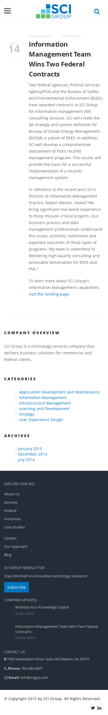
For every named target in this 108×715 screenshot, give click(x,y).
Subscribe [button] (16, 587)
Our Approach (15, 546)
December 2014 (32, 454)
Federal (10, 510)
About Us (11, 493)
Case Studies (14, 527)
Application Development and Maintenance (59, 392)
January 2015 (30, 448)
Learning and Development (44, 408)
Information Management (43, 397)
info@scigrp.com (34, 677)
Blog (7, 554)
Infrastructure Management (45, 403)
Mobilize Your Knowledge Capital (42, 607)
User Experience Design (41, 419)
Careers (10, 538)
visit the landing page (49, 294)
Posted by (40, 36)
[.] (93, 707)
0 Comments (72, 36)
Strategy (26, 414)
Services (10, 502)
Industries (12, 518)
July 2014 (26, 459)
